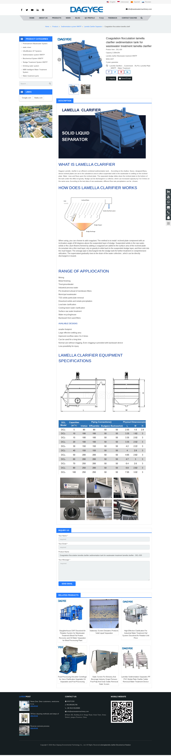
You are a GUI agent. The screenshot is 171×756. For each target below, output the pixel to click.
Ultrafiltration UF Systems (32, 51)
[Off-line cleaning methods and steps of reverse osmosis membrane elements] (24, 723)
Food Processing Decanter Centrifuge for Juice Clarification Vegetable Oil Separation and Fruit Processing (72, 679)
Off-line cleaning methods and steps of (44, 714)
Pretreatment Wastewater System (35, 43)
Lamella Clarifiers (115, 66)
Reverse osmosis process (39, 726)
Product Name (64, 552)
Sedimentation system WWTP (34, 55)
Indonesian (124, 2)
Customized (128, 66)
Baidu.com (38, 98)
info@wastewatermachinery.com (78, 711)
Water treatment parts (31, 76)
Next (100, 60)
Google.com (26, 98)
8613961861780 (72, 705)
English (113, 2)
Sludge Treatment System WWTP (35, 62)
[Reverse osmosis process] (24, 735)
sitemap (103, 745)
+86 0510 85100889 (73, 708)
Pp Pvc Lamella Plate (142, 66)
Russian (148, 2)
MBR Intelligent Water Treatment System (35, 71)
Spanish (137, 2)
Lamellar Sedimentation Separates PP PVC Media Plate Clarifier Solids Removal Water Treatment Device (135, 679)
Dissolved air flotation (123, 745)
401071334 (70, 701)
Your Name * (63, 536)
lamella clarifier (111, 745)
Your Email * (63, 544)
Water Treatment (124, 68)
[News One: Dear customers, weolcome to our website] (24, 710)
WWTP (113, 68)
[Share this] (109, 72)
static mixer (27, 47)
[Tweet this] (115, 72)
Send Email (126, 78)
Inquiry (112, 78)
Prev (59, 60)
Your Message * (64, 560)
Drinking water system (31, 66)
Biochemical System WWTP (33, 58)
